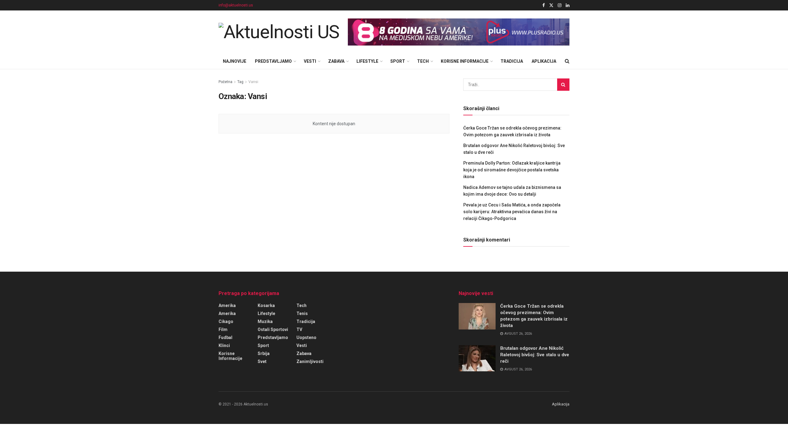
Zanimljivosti (310, 361)
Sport (397, 61)
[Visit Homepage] (279, 32)
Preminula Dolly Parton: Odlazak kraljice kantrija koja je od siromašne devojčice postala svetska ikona (512, 170)
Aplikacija (544, 61)
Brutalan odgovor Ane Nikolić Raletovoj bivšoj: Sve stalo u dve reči (534, 354)
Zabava (336, 61)
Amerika (227, 313)
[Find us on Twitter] (551, 5)
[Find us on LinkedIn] (567, 5)
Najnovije (234, 61)
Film (223, 329)
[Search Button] (567, 61)
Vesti (310, 61)
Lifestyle (367, 61)
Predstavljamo (273, 61)
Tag (240, 82)
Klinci (224, 345)
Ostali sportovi (273, 329)
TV (299, 329)
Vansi (253, 82)
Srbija (264, 353)
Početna (225, 82)
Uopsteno (306, 337)
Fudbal (225, 337)
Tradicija (512, 61)
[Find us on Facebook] (543, 5)
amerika (227, 305)
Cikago (226, 321)
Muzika (265, 321)
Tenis (302, 313)
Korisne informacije (464, 61)
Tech (423, 61)
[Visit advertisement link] (458, 32)
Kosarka (266, 305)
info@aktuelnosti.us (236, 5)
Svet (262, 361)
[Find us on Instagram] (559, 5)
